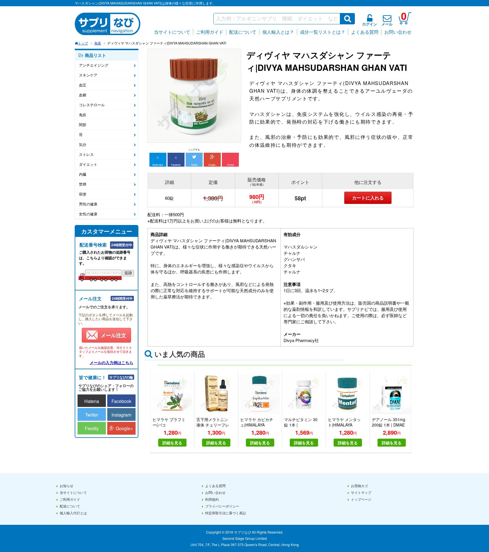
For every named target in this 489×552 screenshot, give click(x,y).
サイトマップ (361, 492)
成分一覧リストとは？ (322, 32)
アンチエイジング (93, 65)
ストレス (86, 154)
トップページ (361, 499)
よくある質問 (364, 32)
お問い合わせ (397, 32)
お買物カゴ (359, 485)
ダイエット (88, 164)
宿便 (82, 194)
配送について (242, 32)
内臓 (82, 174)
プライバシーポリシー (222, 506)
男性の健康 (88, 204)
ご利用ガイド (209, 32)
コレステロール (92, 104)
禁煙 (82, 184)
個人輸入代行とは (73, 512)
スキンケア (88, 75)
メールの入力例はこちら (111, 362)
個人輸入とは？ (278, 32)
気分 (82, 144)
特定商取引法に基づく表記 (225, 512)
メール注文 (113, 335)
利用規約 (212, 499)
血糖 (82, 94)
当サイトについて (172, 32)
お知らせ (66, 485)
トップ (83, 43)
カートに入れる (368, 197)
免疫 (97, 43)
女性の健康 (88, 213)
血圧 (82, 85)
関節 (82, 124)
